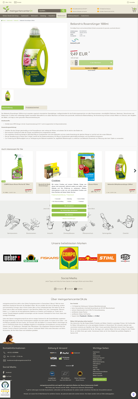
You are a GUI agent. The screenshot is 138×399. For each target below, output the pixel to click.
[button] (91, 69)
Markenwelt (61, 16)
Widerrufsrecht (97, 360)
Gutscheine (85, 16)
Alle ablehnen (69, 215)
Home (4, 20)
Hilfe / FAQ (96, 369)
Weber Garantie (97, 375)
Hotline (90, 316)
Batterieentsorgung (98, 361)
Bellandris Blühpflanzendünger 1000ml (120, 184)
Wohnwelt (34, 16)
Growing (43, 16)
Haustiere (52, 16)
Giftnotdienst (96, 363)
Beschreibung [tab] (7, 108)
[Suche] (63, 10)
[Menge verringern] (76, 64)
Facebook (83, 316)
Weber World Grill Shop (10, 16)
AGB (94, 354)
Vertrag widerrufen (99, 379)
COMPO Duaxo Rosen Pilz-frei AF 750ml (16, 184)
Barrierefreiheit (97, 373)
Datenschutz (96, 356)
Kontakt (95, 367)
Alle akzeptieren (69, 206)
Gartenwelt (24, 16)
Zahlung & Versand (98, 358)
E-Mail (97, 316)
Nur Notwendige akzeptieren (69, 210)
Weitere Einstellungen (69, 218)
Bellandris (16, 20)
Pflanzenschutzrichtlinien (100, 371)
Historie (95, 365)
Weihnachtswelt (73, 16)
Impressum (96, 352)
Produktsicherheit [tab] (32, 108)
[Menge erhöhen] (76, 61)
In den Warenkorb (95, 62)
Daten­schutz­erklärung (59, 195)
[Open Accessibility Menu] (133, 394)
